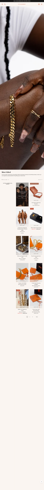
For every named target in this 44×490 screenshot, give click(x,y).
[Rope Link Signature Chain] (22, 298)
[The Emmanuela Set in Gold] (36, 245)
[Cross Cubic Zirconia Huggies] (36, 272)
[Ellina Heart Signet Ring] (36, 217)
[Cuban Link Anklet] (22, 272)
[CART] (41, 4)
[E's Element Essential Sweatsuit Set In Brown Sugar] (22, 217)
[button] (5, 4)
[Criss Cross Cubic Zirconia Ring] (36, 298)
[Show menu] (2, 4)
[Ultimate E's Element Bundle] (36, 192)
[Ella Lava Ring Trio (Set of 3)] (22, 245)
